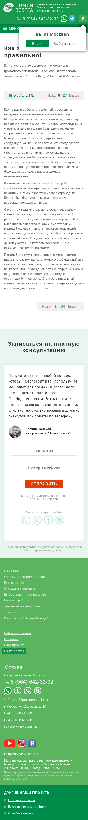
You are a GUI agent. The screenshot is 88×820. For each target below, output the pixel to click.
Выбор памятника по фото (25, 594)
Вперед (74, 95)
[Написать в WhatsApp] (64, 18)
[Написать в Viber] (38, 516)
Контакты (11, 639)
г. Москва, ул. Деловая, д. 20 (25, 706)
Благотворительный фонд (27, 806)
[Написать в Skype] (61, 516)
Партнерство (14, 651)
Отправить (44, 484)
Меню (14, 28)
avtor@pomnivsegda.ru (29, 699)
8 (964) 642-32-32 (41, 19)
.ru (21, 754)
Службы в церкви (20, 813)
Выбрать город (66, 43)
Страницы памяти (21, 800)
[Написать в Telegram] (72, 18)
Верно (37, 43)
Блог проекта (14, 645)
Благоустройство (17, 600)
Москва (13, 667)
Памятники (12, 571)
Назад (52, 95)
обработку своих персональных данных (53, 548)
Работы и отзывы (17, 633)
